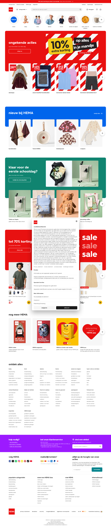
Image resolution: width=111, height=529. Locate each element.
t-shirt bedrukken (91, 405)
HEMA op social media (42, 488)
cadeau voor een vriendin (15, 420)
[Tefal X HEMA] (44, 134)
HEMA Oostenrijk (96, 486)
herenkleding (59, 371)
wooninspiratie (12, 413)
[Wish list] (97, 9)
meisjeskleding (27, 374)
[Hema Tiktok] (28, 461)
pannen (26, 401)
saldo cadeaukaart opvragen (72, 496)
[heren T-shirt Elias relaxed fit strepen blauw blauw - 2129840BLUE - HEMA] (14, 292)
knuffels (73, 405)
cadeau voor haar (44, 401)
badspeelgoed (75, 403)
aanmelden (97, 469)
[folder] (20, 335)
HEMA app (40, 479)
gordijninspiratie (12, 416)
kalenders (11, 397)
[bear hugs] (67, 206)
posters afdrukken (91, 397)
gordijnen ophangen (29, 416)
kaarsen (73, 384)
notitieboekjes (12, 401)
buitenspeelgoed (75, 401)
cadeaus (42, 399)
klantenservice (69, 492)
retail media (68, 501)
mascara (58, 397)
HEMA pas (39, 482)
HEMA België (95, 479)
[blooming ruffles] (91, 206)
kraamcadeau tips (13, 426)
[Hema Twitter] (13, 461)
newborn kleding (13, 382)
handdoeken (12, 490)
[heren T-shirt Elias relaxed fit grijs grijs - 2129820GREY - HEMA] (10, 292)
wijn (88, 382)
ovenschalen (27, 403)
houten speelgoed (75, 399)
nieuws (39, 503)
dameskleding (43, 371)
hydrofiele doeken (13, 384)
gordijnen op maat (75, 376)
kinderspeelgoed (75, 392)
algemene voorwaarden (63, 511)
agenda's (11, 395)
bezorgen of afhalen (15, 444)
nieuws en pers (69, 486)
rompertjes (11, 374)
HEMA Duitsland (96, 482)
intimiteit (58, 405)
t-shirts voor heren (60, 378)
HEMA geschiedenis (70, 488)
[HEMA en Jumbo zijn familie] (67, 335)
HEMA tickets (40, 496)
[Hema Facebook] (10, 461)
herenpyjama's (59, 376)
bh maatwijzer (27, 426)
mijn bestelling (13, 442)
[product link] (20, 276)
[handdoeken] (44, 79)
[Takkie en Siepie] (20, 206)
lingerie (42, 376)
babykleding (12, 371)
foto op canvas (90, 403)
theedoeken (27, 397)
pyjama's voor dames (45, 382)
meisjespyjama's (28, 378)
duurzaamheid (68, 484)
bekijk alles (55, 117)
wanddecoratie (90, 401)
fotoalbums (11, 405)
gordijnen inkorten (28, 422)
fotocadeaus (90, 399)
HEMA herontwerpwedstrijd (44, 490)
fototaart (89, 376)
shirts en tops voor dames (46, 374)
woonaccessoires (75, 382)
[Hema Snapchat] (22, 461)
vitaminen (58, 403)
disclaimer (34, 511)
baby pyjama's (12, 380)
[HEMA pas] (91, 335)
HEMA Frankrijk (95, 484)
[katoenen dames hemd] (67, 79)
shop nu (55, 51)
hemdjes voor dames (45, 384)
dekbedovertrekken (76, 371)
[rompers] (91, 134)
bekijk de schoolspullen (55, 178)
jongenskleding (28, 380)
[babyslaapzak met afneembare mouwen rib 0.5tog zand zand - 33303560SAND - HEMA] (81, 292)
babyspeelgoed (75, 395)
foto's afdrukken (91, 395)
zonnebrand (59, 401)
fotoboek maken (91, 392)
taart (88, 374)
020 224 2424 (44, 442)
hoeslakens (74, 374)
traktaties (89, 378)
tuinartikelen (74, 378)
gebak (88, 371)
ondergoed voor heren (61, 380)
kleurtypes (11, 424)
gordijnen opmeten (29, 413)
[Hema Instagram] (19, 461)
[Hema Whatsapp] (16, 461)
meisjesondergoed (29, 376)
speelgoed (42, 405)
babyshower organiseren (15, 422)
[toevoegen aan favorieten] (28, 264)
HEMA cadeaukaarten (42, 494)
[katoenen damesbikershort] (91, 79)
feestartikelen (43, 392)
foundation (58, 395)
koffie (88, 380)
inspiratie (39, 501)
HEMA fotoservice (41, 492)
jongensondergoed (29, 382)
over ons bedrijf (69, 479)
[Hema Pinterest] (25, 461)
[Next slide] (102, 77)
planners (11, 399)
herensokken (59, 374)
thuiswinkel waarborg (94, 511)
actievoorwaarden (69, 494)
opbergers (73, 380)
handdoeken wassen (29, 420)
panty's (41, 380)
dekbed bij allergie (29, 424)
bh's (41, 378)
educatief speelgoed (76, 397)
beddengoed (12, 486)
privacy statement (25, 511)
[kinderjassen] (67, 134)
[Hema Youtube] (31, 461)
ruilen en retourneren (15, 446)
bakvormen (27, 405)
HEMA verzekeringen (42, 498)
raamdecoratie (12, 492)
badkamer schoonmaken (30, 418)
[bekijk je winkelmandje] (100, 9)
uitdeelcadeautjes (44, 397)
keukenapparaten (28, 399)
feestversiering (43, 395)
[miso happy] (44, 206)
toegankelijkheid (50, 511)
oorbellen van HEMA (14, 418)
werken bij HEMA (69, 482)
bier (88, 384)
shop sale (20, 250)
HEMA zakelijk (68, 490)
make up (58, 392)
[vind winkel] (100, 446)
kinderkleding (27, 371)
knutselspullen (12, 403)
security (42, 511)
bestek (26, 395)
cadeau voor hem (44, 403)
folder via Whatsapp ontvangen (45, 486)
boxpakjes (11, 376)
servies (26, 392)
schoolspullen (12, 392)
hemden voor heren (60, 384)
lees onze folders (41, 484)
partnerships (68, 498)
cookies (74, 511)
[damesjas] (20, 79)
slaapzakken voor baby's (15, 378)
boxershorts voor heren (61, 382)
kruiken (57, 399)
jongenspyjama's (28, 384)
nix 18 (79, 511)
